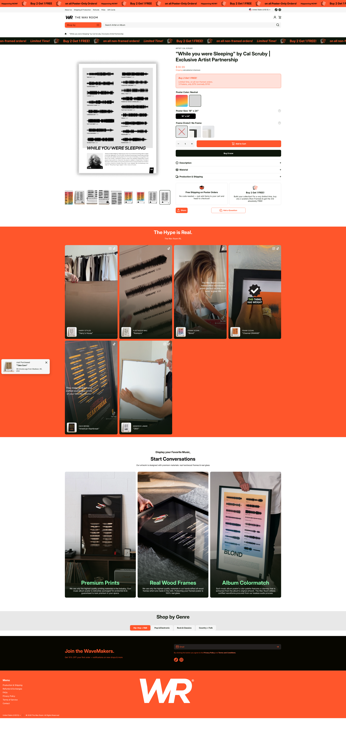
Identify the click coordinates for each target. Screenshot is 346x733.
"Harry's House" (86, 333)
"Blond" (191, 333)
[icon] (110, 248)
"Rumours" (138, 333)
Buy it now (228, 153)
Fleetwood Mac (140, 331)
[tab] (162, 628)
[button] (279, 17)
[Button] (279, 110)
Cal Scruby (187, 48)
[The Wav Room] (82, 17)
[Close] (46, 362)
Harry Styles (85, 331)
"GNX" (136, 429)
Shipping (179, 70)
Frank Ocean (193, 331)
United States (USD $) (11, 715)
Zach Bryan (84, 426)
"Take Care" (21, 365)
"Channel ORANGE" (251, 333)
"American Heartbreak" (89, 429)
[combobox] (192, 25)
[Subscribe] (277, 646)
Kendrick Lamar (140, 426)
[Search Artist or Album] (277, 25)
